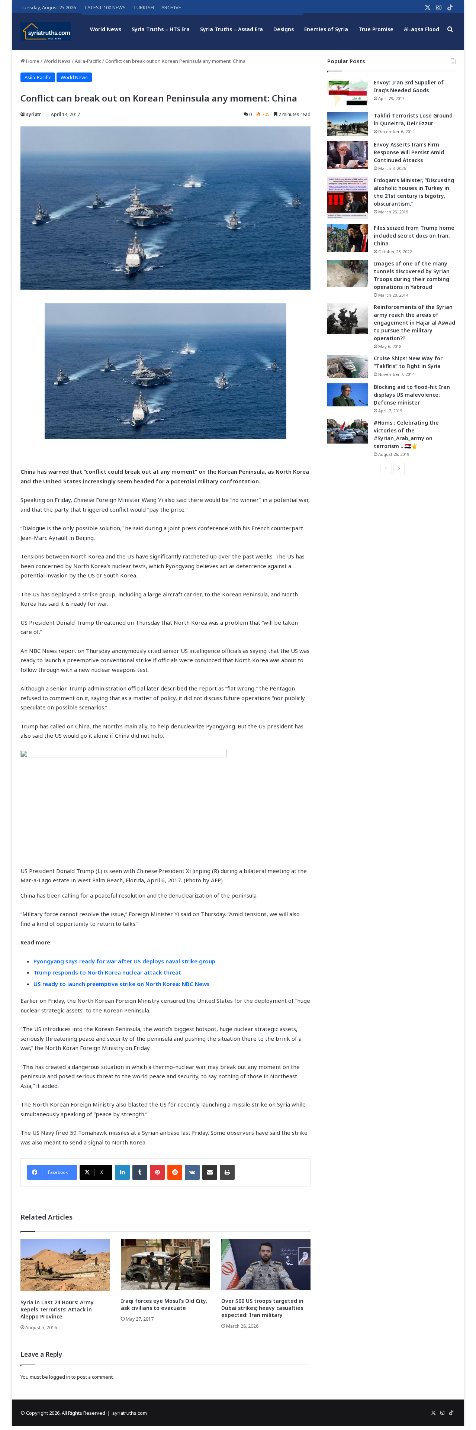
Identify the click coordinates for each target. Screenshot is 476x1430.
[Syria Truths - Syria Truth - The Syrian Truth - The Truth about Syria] (45, 31)
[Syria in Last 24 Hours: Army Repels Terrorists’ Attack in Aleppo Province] (65, 1265)
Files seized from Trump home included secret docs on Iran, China (414, 235)
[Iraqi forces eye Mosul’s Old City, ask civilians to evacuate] (165, 1264)
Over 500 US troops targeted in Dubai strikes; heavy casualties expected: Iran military (262, 1307)
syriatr (33, 114)
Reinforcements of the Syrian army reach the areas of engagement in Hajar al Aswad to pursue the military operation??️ (414, 322)
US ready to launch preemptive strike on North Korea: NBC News (121, 984)
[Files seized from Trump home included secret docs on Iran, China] (347, 238)
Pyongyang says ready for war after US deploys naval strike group (124, 961)
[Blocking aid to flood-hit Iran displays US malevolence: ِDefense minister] (347, 394)
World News (105, 29)
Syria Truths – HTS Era (161, 29)
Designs (283, 29)
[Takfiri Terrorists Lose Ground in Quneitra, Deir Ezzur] (347, 124)
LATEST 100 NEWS (105, 7)
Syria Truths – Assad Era (231, 29)
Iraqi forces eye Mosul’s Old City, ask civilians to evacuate (164, 1304)
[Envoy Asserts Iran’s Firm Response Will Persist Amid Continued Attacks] (347, 155)
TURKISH (143, 7)
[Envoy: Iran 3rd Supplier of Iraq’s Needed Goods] (347, 93)
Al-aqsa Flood (421, 29)
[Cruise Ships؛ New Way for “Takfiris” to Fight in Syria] (347, 367)
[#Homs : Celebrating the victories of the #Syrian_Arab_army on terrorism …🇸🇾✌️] (347, 431)
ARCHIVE (171, 7)
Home (32, 61)
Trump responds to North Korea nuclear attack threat (107, 972)
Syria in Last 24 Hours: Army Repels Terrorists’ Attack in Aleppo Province (57, 1309)
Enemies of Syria (326, 29)
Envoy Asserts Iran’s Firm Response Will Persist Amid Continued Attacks (409, 152)
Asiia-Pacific (88, 61)
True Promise (375, 29)
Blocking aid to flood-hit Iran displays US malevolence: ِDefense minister (412, 394)
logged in (59, 1376)
